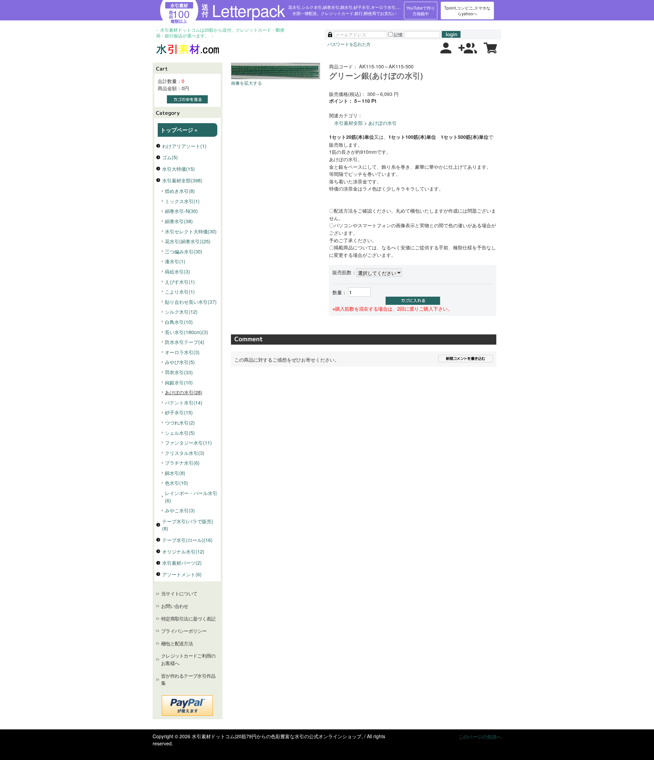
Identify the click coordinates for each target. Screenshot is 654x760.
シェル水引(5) (180, 432)
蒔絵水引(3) (177, 271)
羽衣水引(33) (179, 372)
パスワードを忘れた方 (349, 44)
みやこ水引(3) (180, 510)
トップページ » (179, 130)
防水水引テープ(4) (184, 341)
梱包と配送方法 (177, 643)
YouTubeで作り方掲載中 (420, 10)
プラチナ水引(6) (182, 462)
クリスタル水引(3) (184, 452)
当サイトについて (179, 593)
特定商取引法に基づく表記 (188, 618)
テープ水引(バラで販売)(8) (187, 524)
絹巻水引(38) (179, 221)
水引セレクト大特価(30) (191, 231)
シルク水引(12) (181, 311)
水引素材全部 (348, 122)
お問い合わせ (174, 605)
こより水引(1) (180, 291)
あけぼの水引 (382, 122)
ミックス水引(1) (182, 200)
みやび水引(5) (180, 361)
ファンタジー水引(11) (188, 442)
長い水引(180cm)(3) (186, 331)
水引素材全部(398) (182, 180)
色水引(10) (176, 482)
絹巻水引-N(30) (181, 210)
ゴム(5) (170, 157)
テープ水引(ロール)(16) (187, 539)
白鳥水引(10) (179, 321)
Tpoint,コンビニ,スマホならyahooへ (467, 10)
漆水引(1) (175, 261)
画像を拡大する (246, 83)
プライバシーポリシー (183, 630)
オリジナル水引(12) (183, 551)
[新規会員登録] (467, 51)
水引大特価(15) (178, 168)
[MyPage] (446, 51)
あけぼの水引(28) (183, 392)
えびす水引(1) (180, 281)
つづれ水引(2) (180, 422)
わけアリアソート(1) (184, 145)
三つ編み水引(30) (183, 251)
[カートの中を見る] (490, 51)
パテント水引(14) (183, 402)
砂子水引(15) (179, 412)
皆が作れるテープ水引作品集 (188, 679)
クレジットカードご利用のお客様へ (188, 659)
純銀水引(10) (179, 382)
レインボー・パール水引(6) (191, 496)
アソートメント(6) (182, 574)
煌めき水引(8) (180, 190)
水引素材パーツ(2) (182, 562)
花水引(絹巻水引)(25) (188, 241)
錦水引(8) (175, 472)
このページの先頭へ (479, 736)
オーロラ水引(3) (182, 352)
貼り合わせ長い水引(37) (191, 301)
